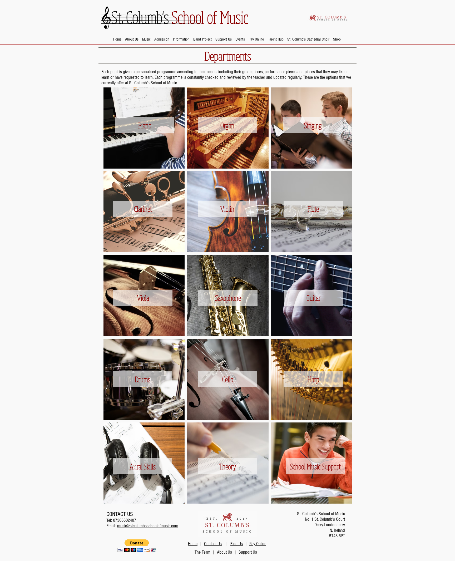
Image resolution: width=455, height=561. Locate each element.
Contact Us (213, 544)
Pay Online (257, 544)
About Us (224, 552)
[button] (131, 39)
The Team (202, 552)
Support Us (248, 552)
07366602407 (124, 520)
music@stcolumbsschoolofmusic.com (147, 526)
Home (192, 544)
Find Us (236, 544)
